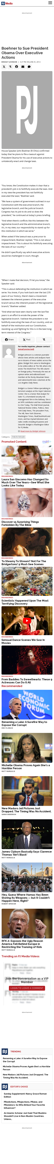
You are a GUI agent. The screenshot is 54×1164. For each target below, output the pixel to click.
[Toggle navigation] (50, 3)
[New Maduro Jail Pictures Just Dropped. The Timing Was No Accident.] (27, 790)
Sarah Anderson (9, 814)
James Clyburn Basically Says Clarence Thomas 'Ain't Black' (27, 853)
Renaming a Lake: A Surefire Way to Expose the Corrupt (24, 723)
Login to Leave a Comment (27, 988)
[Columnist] (10, 351)
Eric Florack (7, 728)
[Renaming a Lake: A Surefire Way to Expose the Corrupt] (27, 704)
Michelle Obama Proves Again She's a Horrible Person (26, 767)
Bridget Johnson (9, 62)
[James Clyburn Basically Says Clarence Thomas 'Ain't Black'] (27, 834)
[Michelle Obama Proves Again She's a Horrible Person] (27, 747)
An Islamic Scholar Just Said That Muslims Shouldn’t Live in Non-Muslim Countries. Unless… (25, 1116)
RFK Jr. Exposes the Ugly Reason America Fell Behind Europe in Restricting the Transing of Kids (22, 944)
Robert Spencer (9, 904)
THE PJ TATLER (18, 437)
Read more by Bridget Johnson (32, 431)
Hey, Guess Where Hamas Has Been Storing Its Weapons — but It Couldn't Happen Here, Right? (26, 897)
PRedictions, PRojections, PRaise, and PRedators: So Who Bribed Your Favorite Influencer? (24, 1105)
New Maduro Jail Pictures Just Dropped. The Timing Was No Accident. (26, 810)
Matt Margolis (8, 771)
